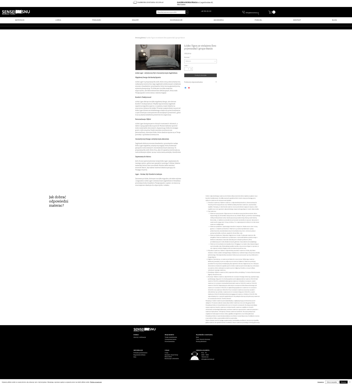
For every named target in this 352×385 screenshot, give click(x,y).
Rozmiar (187, 57)
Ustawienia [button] (320, 382)
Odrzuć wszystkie (332, 382)
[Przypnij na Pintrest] (189, 88)
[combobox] (200, 61)
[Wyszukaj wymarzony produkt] (186, 12)
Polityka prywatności (96, 382)
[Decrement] (186, 68)
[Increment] (191, 68)
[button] (272, 12)
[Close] (350, 382)
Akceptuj (343, 382)
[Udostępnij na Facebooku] (185, 88)
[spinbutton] (188, 68)
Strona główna (140, 38)
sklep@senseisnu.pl (207, 359)
